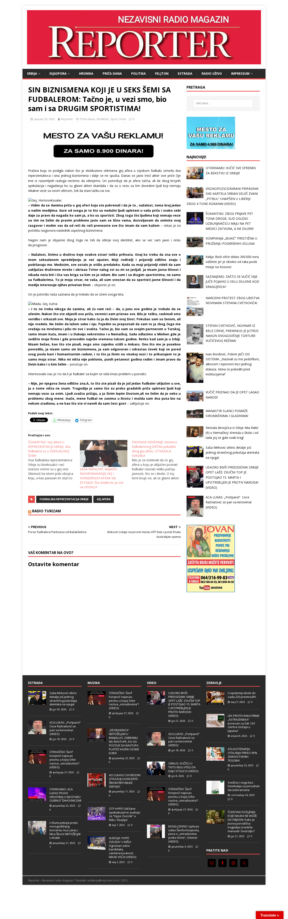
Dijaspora (58, 73)
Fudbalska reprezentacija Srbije (64, 499)
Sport (114, 119)
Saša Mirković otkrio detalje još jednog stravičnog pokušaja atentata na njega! (63, 698)
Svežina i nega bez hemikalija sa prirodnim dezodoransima (244, 786)
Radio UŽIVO (212, 73)
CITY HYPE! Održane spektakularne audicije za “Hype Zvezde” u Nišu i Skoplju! (124, 814)
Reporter (67, 119)
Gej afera (103, 499)
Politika (138, 73)
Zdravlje (214, 683)
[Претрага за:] (223, 103)
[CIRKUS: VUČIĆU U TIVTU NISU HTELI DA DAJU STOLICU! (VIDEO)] (156, 773)
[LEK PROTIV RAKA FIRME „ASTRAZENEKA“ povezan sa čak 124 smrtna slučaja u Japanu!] (215, 725)
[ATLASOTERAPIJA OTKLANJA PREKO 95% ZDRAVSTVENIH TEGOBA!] (215, 758)
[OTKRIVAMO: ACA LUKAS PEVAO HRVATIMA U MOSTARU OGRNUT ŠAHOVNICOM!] (37, 798)
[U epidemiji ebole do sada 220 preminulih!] (215, 702)
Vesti (122, 119)
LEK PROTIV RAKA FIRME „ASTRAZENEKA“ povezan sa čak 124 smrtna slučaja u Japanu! (243, 723)
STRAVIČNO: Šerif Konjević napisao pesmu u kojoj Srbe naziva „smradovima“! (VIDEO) (64, 759)
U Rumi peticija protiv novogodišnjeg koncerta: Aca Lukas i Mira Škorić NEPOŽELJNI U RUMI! (65, 830)
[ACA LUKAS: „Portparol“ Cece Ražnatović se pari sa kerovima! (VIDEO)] (37, 732)
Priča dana (112, 73)
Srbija (32, 73)
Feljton (162, 73)
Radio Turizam (46, 511)
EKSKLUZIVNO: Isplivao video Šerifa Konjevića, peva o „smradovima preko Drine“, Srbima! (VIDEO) (183, 834)
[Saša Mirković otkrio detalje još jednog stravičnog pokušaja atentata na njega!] (37, 702)
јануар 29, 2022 (44, 119)
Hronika (86, 73)
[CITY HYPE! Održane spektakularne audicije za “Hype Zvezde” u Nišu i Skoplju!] (97, 818)
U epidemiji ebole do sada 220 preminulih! (242, 695)
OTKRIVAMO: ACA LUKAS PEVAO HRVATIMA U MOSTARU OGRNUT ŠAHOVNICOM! (65, 795)
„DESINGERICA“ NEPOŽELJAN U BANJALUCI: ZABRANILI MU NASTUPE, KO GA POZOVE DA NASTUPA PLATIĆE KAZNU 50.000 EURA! (124, 741)
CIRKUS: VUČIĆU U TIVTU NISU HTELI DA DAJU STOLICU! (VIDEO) (183, 767)
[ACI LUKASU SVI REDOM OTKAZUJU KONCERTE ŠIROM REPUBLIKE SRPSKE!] (97, 784)
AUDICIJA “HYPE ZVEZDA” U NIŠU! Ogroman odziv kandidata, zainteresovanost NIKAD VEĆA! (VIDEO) (122, 847)
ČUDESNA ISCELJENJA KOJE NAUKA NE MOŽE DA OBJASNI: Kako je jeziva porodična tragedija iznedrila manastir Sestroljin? (242, 821)
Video (151, 683)
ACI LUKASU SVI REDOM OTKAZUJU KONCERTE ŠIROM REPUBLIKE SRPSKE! (124, 781)
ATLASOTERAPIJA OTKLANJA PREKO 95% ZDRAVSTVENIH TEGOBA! (242, 754)
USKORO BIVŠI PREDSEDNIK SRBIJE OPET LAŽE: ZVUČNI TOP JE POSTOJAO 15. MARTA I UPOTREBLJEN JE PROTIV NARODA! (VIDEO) (184, 704)
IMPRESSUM (240, 73)
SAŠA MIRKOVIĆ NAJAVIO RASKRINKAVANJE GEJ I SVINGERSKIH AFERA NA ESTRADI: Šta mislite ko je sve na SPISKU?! (102, 478)
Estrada (185, 73)
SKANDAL (102, 119)
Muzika (94, 683)
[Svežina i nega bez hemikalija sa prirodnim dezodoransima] (215, 792)
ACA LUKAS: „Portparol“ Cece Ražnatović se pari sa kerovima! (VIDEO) (65, 728)
